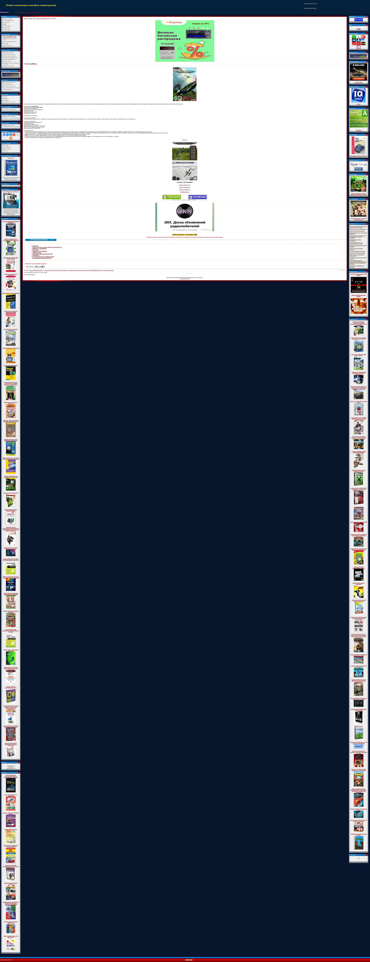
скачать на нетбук (49, 270)
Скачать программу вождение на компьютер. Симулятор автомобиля (359, 535)
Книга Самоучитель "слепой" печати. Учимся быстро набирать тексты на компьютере (11, 707)
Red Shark (35, 246)
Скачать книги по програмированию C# (11, 687)
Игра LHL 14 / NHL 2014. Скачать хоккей (358, 402)
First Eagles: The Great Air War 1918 (42, 254)
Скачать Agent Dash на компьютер (359, 583)
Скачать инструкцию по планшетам (11, 275)
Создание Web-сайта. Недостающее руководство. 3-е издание (11, 630)
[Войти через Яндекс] (14, 134)
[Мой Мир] (42, 266)
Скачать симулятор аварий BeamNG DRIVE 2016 (359, 452)
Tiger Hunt (35, 250)
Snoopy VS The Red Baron (39, 251)
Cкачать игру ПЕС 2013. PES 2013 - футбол (358, 355)
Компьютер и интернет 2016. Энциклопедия (10, 258)
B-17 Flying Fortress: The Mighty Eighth (43, 256)
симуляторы (58, 270)
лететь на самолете (81, 270)
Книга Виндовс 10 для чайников (10, 293)
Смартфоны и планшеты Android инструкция (10, 312)
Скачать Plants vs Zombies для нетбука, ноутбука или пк (359, 549)
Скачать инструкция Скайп (11, 365)
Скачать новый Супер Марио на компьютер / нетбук (358, 655)
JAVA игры (5, 43)
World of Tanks (358, 82)
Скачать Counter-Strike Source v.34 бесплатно (359, 710)
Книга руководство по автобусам (11, 795)
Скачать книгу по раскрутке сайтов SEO (10, 650)
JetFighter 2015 (36, 252)
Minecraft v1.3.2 (359, 726)
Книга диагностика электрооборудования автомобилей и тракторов (11, 776)
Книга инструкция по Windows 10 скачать (11, 222)
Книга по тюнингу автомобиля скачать (11, 813)
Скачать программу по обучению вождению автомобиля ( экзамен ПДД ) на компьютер (358, 323)
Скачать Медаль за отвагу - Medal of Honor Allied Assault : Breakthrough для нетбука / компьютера (359, 636)
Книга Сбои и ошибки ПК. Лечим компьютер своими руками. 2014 (11, 668)
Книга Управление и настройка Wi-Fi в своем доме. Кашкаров (11, 458)
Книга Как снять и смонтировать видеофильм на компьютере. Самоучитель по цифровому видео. (11, 529)
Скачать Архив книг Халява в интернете (11, 611)
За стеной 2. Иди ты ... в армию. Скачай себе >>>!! (358, 219)
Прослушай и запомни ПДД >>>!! (358, 155)
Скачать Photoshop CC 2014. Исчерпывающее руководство (11, 559)
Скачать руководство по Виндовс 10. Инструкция (10, 440)
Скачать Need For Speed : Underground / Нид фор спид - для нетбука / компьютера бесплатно (359, 790)
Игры (34, 18)
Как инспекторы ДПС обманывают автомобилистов (11, 866)
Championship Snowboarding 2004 (41, 258)
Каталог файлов (26, 12)
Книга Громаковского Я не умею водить (11, 936)
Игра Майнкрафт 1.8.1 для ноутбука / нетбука (358, 471)
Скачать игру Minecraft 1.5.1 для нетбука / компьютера (358, 743)
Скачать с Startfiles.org (184, 187)
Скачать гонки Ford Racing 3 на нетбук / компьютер (358, 821)
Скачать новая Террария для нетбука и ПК (358, 666)
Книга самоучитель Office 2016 (11, 348)
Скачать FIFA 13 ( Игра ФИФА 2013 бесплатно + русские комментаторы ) (358, 419)
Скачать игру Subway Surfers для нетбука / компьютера (358, 770)
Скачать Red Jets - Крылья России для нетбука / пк (47, 247)
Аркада (88, 270)
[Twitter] (38, 266)
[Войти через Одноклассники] (10, 138)
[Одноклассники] (40, 266)
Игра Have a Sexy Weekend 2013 (358, 522)
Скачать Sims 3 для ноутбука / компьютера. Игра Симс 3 (359, 338)
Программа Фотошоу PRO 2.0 (10, 191)
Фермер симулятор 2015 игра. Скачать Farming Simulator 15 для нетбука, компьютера (359, 387)
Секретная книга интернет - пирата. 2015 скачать (11, 548)
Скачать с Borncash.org (184, 185)
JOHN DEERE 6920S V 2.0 (96, 270)
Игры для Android (7, 45)
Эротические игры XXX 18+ (10, 41)
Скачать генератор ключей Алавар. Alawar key (359, 601)
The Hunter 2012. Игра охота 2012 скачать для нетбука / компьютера (358, 681)
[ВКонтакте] (36, 266)
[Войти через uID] (4, 134)
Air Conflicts (64, 270)
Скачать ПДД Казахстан (11, 829)
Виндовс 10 (11, 158)
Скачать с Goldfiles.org (184, 189)
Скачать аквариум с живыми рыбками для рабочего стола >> (358, 194)
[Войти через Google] (17, 134)
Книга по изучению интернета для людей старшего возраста (11, 577)
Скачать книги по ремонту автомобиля (11, 922)
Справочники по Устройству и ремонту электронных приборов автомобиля (11, 903)
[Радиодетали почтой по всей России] (10, 74)
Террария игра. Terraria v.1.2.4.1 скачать (359, 834)
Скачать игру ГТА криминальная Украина (358, 567)
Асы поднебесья (71, 270)
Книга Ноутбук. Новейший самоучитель (11, 330)
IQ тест (358, 104)
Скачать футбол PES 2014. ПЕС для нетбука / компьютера (359, 489)
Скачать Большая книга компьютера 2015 (11, 510)
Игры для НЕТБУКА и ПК (9, 36)
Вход (40, 12)
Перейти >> (359, 130)
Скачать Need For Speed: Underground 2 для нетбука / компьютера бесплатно (358, 437)
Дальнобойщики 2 (359, 507)
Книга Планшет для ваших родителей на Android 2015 (11, 594)
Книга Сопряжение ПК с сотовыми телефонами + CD (10, 240)
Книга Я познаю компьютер (10, 493)
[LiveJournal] (44, 266)
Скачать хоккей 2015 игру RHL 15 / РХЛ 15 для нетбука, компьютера (359, 618)
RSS (318, 8)
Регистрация (34, 12)
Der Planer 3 (35, 255)
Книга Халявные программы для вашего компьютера (10, 726)
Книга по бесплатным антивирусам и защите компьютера (11, 744)
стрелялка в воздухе (109, 270)
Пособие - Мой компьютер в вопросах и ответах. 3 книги (10, 421)
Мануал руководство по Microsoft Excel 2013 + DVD (11, 477)
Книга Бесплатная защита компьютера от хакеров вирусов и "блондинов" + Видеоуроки (11, 384)
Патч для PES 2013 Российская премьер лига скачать (359, 699)
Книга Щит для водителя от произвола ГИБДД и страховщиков (11, 846)
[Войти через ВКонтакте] (7, 134)
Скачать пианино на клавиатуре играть (358, 809)
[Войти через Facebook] (10, 134)
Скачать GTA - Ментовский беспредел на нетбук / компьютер (359, 373)
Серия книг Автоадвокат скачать (10, 883)
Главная (19, 12)
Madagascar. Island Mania (39, 248)
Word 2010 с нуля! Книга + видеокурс (11, 403)
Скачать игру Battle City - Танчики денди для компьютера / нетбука (358, 752)
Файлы (30, 18)
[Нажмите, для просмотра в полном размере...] (185, 84)
